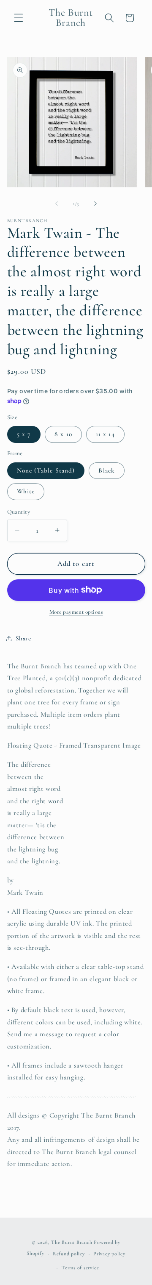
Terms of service (80, 1268)
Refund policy (69, 1254)
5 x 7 (24, 434)
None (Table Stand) (46, 470)
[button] (18, 18)
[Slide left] (56, 204)
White (26, 491)
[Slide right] (95, 204)
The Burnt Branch (71, 1242)
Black (106, 470)
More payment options (76, 612)
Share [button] (23, 638)
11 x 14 (105, 434)
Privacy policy (109, 1254)
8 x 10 (63, 434)
